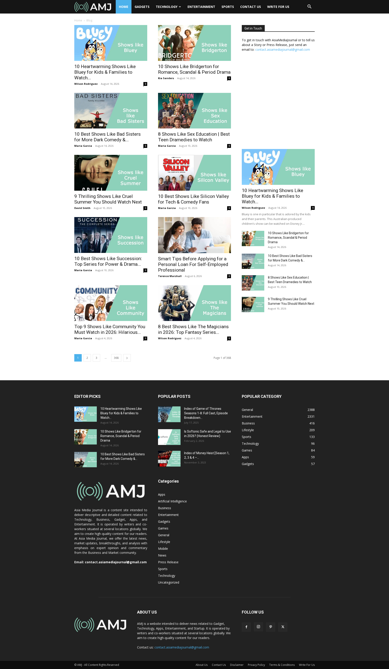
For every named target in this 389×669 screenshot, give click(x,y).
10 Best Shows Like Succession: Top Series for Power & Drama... (108, 261)
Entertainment (201, 7)
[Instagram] (258, 626)
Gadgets (142, 7)
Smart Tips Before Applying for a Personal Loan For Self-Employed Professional (193, 264)
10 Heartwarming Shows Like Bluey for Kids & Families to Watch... (105, 72)
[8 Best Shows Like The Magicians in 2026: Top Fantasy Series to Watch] (194, 303)
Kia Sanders (166, 78)
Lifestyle (164, 542)
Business (164, 508)
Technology (166, 7)
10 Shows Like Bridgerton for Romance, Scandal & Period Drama (194, 69)
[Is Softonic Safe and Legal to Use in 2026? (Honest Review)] (169, 437)
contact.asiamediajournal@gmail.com (282, 49)
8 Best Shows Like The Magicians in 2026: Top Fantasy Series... (193, 329)
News (162, 555)
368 (116, 358)
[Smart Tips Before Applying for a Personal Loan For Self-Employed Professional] (194, 235)
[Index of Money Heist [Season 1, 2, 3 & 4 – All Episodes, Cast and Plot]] (169, 459)
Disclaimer (237, 665)
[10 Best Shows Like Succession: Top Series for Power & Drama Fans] (110, 235)
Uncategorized (168, 582)
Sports (228, 7)
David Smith (82, 208)
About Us (202, 665)
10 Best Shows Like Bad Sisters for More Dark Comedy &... (107, 136)
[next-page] (127, 358)
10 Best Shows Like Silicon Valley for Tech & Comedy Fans (193, 199)
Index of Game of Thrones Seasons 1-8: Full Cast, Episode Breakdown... (206, 413)
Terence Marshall (170, 276)
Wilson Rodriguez (86, 83)
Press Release (168, 562)
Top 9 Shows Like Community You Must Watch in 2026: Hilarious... (109, 329)
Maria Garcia (83, 145)
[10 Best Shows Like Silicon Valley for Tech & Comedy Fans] (194, 173)
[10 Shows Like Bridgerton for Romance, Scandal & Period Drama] (194, 43)
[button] (309, 7)
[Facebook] (246, 627)
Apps (161, 494)
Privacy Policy (256, 665)
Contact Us (250, 7)
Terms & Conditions (282, 665)
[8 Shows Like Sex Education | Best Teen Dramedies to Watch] (194, 111)
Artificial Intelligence (172, 501)
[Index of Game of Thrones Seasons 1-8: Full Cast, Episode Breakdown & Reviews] (169, 414)
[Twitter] (282, 627)
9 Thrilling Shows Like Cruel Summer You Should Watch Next (108, 199)
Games (163, 528)
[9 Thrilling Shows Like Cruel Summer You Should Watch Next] (110, 173)
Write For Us (278, 7)
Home (123, 7)
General (163, 535)
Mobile (163, 548)
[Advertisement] (278, 103)
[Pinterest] (270, 627)
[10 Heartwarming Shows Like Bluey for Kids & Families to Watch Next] (110, 43)
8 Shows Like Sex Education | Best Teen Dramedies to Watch (194, 136)
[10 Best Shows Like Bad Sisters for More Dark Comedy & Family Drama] (110, 111)
